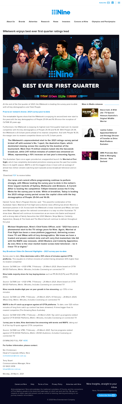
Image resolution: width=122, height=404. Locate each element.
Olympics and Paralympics (103, 22)
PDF (14, 175)
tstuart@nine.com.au (11, 369)
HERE (25, 341)
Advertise (33, 22)
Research (45, 22)
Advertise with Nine (73, 384)
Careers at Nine (81, 22)
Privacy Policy (57, 384)
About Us (11, 22)
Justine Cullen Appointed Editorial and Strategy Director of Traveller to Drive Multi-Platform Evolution (109, 137)
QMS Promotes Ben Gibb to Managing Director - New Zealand (109, 157)
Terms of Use (43, 384)
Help (32, 384)
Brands (22, 22)
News (55, 22)
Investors (66, 22)
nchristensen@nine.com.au (14, 356)
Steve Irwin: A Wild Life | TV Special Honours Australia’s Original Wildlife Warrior (109, 115)
